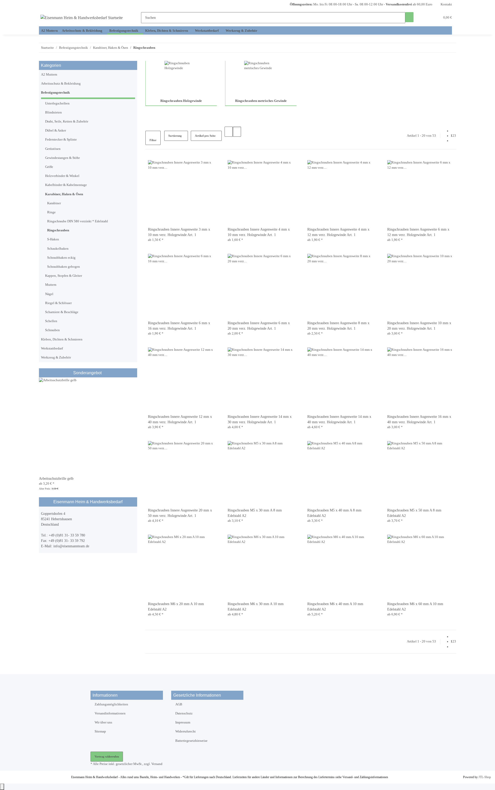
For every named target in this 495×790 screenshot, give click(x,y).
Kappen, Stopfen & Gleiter (63, 276)
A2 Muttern (49, 74)
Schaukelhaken (58, 248)
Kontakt (446, 4)
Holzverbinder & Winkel (62, 176)
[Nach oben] (2, 787)
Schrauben (52, 330)
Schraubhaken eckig (61, 257)
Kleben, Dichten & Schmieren (61, 339)
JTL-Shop (484, 777)
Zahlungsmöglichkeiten (111, 704)
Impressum (182, 722)
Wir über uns (103, 722)
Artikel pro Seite (205, 135)
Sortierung (175, 135)
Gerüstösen (53, 149)
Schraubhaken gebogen (63, 266)
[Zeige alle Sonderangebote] (102, 373)
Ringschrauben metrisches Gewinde (261, 101)
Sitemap (100, 731)
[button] (426, 17)
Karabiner (54, 203)
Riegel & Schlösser (58, 303)
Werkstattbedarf (52, 348)
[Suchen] (409, 17)
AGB (178, 704)
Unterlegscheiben (57, 103)
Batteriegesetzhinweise (191, 741)
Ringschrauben (58, 230)
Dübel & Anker (55, 130)
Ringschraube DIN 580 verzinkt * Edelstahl (77, 221)
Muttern (50, 285)
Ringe (51, 212)
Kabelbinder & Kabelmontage (66, 185)
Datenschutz (184, 713)
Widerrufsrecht (185, 731)
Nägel (49, 294)
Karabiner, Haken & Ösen (64, 194)
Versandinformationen (110, 713)
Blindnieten (53, 112)
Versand (156, 764)
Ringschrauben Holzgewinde (181, 101)
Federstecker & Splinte (61, 139)
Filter (153, 140)
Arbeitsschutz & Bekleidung (61, 83)
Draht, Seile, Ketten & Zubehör (66, 121)
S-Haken (53, 239)
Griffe (49, 167)
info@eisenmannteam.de (71, 546)
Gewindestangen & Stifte (62, 158)
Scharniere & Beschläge (61, 312)
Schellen (51, 321)
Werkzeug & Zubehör (56, 357)
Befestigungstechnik (55, 92)
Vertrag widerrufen (107, 756)
